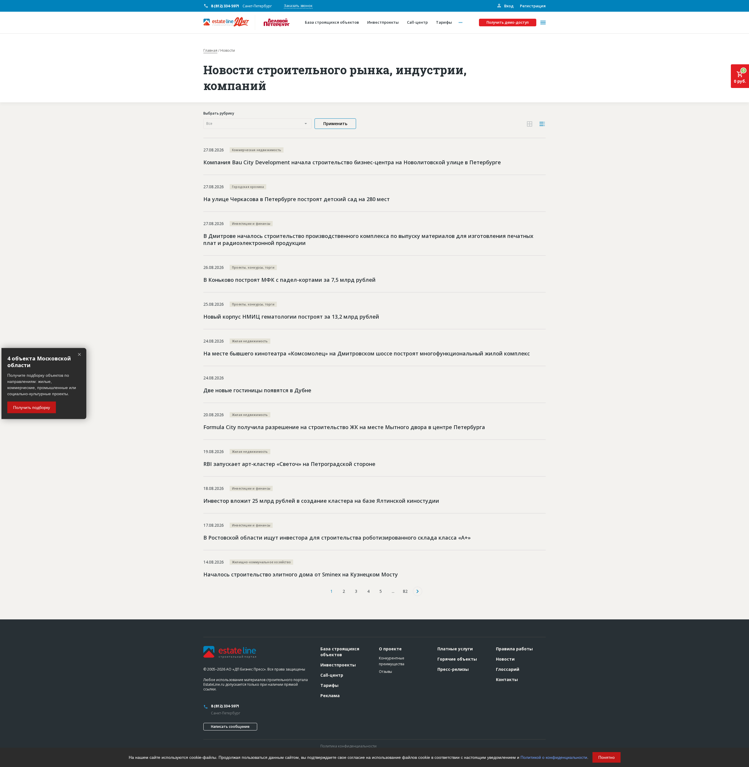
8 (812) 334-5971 (225, 5)
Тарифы (329, 685)
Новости (505, 659)
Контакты (507, 679)
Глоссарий (507, 669)
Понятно (606, 757)
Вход (508, 5)
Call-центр (331, 675)
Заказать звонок (298, 5)
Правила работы (514, 649)
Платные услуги (455, 649)
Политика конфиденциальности (348, 746)
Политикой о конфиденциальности (553, 757)
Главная (210, 50)
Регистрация (533, 5)
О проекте (390, 649)
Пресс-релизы (453, 669)
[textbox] (257, 124)
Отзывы (385, 671)
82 (405, 591)
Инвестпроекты (338, 665)
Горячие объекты (457, 659)
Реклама (330, 695)
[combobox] (257, 123)
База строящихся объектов (339, 651)
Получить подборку (31, 407)
